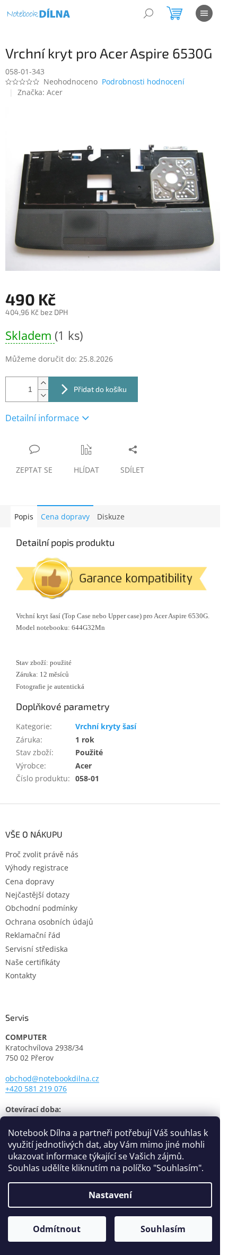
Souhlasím (163, 1229)
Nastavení (110, 1195)
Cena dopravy (65, 516)
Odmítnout (57, 1229)
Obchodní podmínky (41, 908)
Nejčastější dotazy (37, 895)
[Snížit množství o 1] (43, 395)
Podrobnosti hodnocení (143, 81)
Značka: (40, 92)
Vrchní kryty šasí (105, 726)
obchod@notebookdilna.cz (52, 1078)
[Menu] (204, 13)
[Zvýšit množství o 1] (43, 383)
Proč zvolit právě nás (41, 854)
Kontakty (20, 975)
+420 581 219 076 (36, 1088)
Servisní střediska (36, 949)
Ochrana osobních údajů (49, 922)
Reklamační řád (32, 935)
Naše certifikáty (32, 962)
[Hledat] (148, 13)
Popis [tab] (23, 516)
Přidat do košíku (100, 389)
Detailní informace (42, 418)
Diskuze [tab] (111, 516)
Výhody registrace (36, 868)
